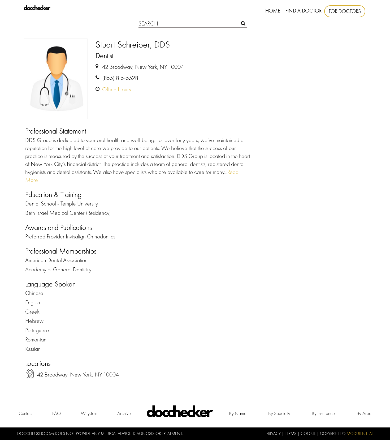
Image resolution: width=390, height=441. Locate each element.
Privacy (274, 433)
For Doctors (345, 11)
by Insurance (323, 413)
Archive (124, 413)
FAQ (56, 413)
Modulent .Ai (359, 433)
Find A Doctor (303, 10)
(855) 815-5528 (120, 78)
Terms (291, 433)
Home (272, 10)
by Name (237, 413)
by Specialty (279, 413)
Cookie (309, 433)
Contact (25, 413)
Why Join (89, 413)
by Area (364, 413)
